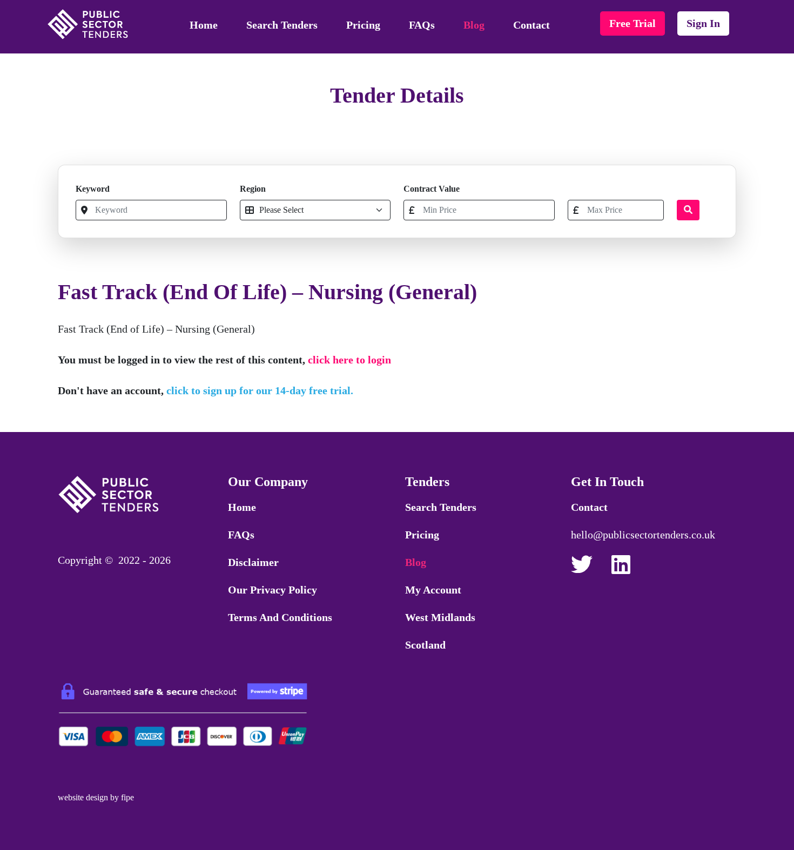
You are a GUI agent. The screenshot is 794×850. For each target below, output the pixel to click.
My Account (433, 590)
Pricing (363, 25)
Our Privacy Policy (272, 590)
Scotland (425, 645)
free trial (632, 23)
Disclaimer (253, 562)
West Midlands (440, 617)
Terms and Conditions (280, 617)
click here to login (349, 360)
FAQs (422, 25)
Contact (531, 25)
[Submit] (688, 210)
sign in (703, 23)
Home (204, 25)
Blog (474, 25)
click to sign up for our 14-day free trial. (259, 390)
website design (83, 797)
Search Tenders (282, 25)
